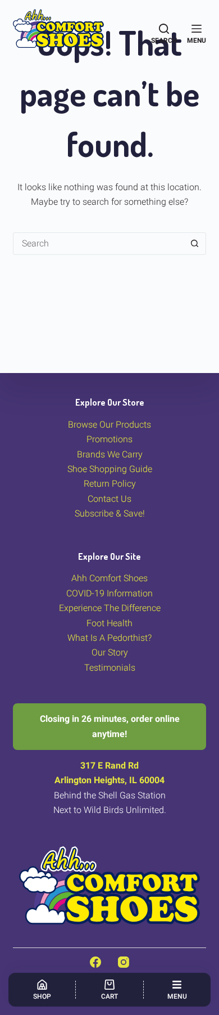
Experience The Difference (110, 608)
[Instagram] (123, 962)
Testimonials (109, 667)
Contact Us (109, 498)
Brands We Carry (110, 454)
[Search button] (195, 243)
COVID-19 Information (109, 593)
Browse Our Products (109, 424)
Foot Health (109, 623)
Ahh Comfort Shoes (109, 578)
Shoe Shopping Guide (109, 469)
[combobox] (98, 243)
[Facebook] (95, 962)
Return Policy (110, 483)
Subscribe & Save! (110, 513)
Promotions (109, 439)
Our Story (110, 652)
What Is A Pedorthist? (109, 637)
